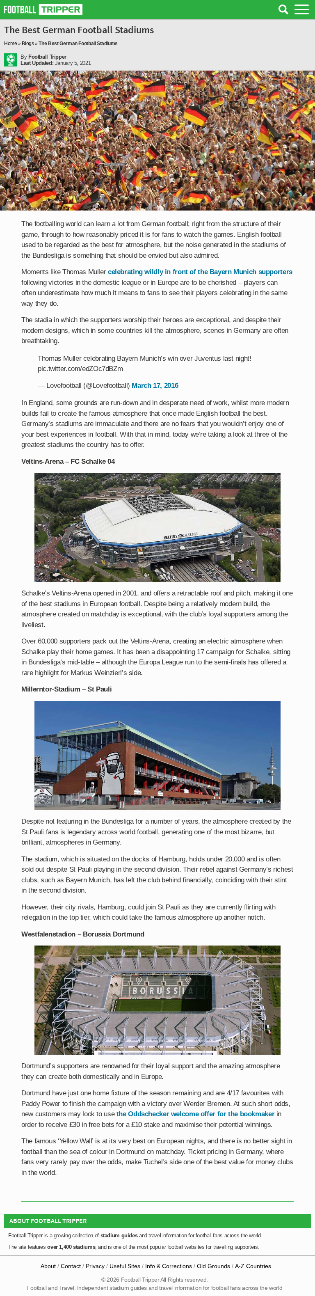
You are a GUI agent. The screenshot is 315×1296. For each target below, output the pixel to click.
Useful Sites (125, 1266)
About (48, 1266)
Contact (71, 1266)
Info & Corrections (168, 1266)
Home (10, 43)
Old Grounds (213, 1266)
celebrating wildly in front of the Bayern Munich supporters (200, 272)
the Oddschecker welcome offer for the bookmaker (194, 1114)
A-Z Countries (253, 1266)
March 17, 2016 (155, 385)
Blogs (28, 43)
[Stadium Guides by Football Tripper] (43, 9)
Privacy (95, 1266)
